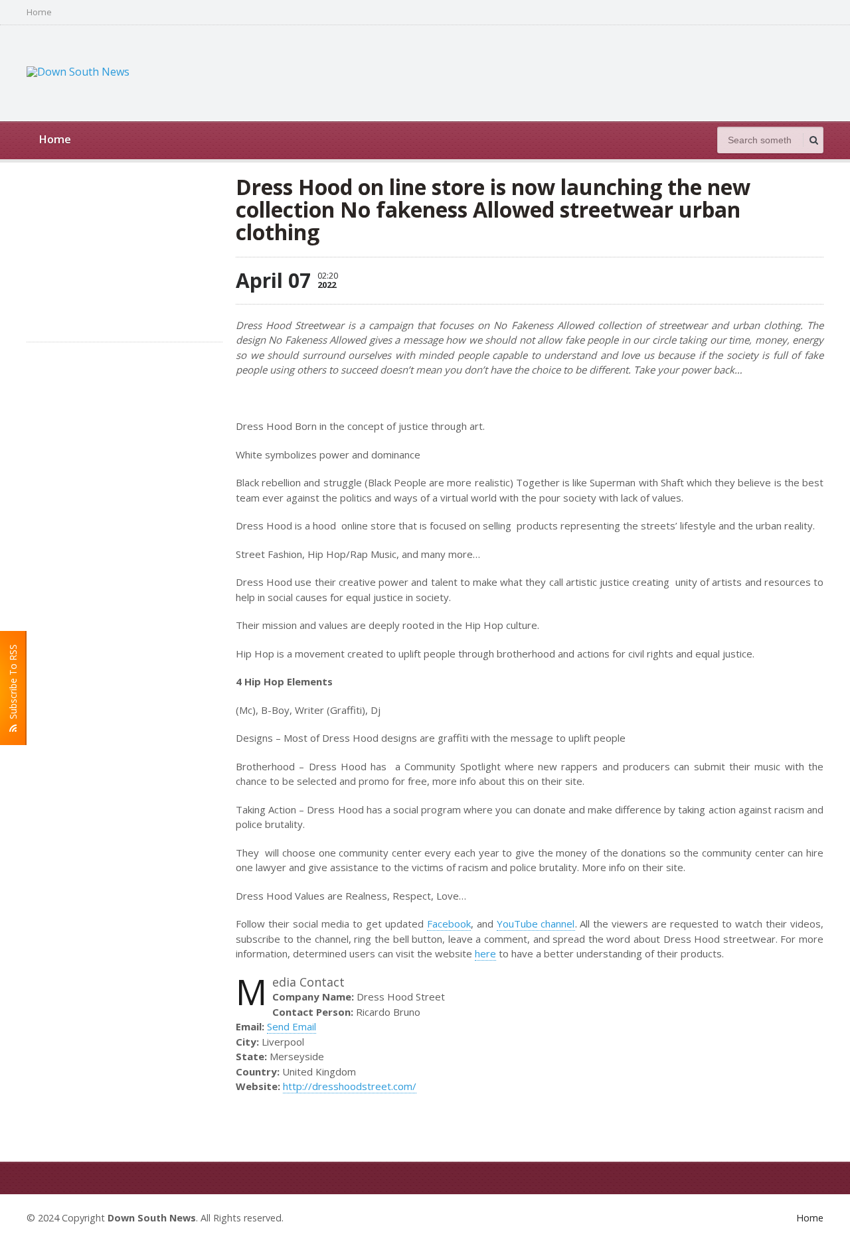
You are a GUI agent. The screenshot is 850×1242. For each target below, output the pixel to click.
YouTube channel (536, 923)
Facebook (449, 923)
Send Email (291, 1026)
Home (39, 12)
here (485, 953)
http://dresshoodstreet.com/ (349, 1086)
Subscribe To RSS (13, 684)
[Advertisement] (581, 72)
